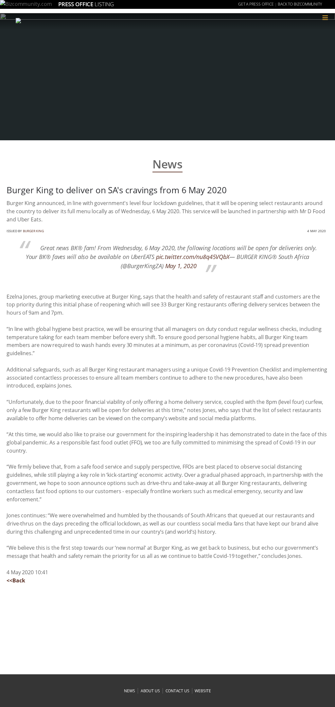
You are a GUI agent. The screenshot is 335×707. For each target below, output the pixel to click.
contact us (177, 691)
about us (150, 691)
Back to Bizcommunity (300, 4)
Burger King (33, 231)
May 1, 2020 (181, 266)
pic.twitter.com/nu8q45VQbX (192, 257)
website (203, 691)
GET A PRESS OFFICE (256, 4)
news (129, 691)
